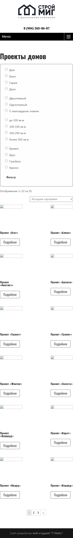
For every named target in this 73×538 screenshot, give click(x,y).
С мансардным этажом (24, 111)
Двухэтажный (17, 98)
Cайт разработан (36, 533)
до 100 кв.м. (17, 120)
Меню (6, 36)
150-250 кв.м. (17, 133)
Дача (12, 89)
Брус (12, 155)
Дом (12, 70)
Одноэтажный (18, 104)
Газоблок (15, 161)
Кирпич (13, 167)
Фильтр (11, 177)
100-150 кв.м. (17, 126)
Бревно (14, 148)
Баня (12, 76)
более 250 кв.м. (19, 139)
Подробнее (10, 242)
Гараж (13, 82)
